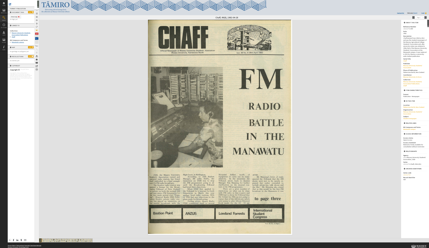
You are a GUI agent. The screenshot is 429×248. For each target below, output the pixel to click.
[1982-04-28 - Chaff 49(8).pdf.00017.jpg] (83, 240)
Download (37, 56)
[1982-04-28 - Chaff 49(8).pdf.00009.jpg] (61, 240)
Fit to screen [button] (37, 17)
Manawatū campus (18, 42)
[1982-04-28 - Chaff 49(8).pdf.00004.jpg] (48, 240)
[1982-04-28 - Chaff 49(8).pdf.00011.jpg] (67, 240)
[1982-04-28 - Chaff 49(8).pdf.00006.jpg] (53, 240)
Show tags (14, 17)
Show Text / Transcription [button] (37, 46)
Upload (4, 42)
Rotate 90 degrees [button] (37, 27)
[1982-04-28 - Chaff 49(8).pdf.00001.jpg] (40, 240)
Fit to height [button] (37, 23)
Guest (415, 13)
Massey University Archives (412, 77)
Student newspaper (410, 119)
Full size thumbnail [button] (37, 13)
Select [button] (423, 17)
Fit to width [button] (37, 20)
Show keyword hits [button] (37, 49)
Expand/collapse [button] (428, 23)
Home (3, 5)
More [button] (3, 49)
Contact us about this (37, 62)
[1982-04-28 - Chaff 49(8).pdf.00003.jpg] (45, 240)
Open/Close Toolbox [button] (38, 4)
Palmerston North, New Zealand (413, 107)
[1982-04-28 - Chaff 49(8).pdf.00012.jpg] (69, 240)
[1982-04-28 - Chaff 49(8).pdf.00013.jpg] (72, 240)
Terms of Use (20, 245)
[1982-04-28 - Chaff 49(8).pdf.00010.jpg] (64, 240)
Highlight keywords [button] (37, 52)
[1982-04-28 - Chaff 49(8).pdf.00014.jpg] (75, 240)
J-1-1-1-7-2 (406, 175)
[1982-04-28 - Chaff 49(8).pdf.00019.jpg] (88, 240)
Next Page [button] (425, 17)
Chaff (13, 37)
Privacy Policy (12, 245)
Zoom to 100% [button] (37, 30)
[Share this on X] (10, 239)
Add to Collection (37, 59)
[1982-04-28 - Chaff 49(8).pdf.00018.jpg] (86, 240)
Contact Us (400, 13)
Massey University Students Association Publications (21, 34)
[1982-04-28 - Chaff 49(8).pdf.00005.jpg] (51, 240)
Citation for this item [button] (37, 69)
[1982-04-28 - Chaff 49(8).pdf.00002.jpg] (43, 240)
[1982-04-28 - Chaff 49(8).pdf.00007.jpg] (56, 240)
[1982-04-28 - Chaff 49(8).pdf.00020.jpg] (91, 240)
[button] (36, 38)
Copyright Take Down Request (32, 245)
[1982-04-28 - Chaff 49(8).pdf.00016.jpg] (80, 240)
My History (4, 27)
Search (4, 20)
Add (30, 12)
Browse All (4, 13)
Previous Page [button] (413, 17)
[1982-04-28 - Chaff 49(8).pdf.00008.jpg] (59, 240)
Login (3, 35)
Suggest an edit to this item (10, 4)
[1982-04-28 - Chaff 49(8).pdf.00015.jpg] (78, 240)
